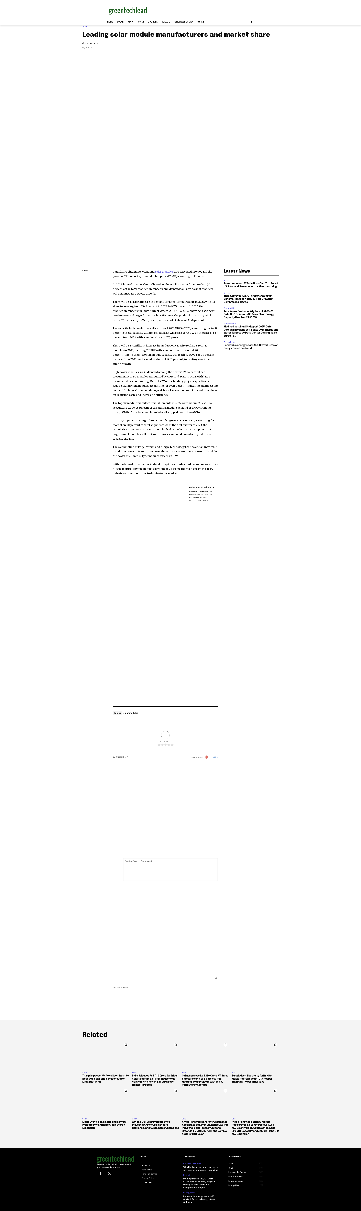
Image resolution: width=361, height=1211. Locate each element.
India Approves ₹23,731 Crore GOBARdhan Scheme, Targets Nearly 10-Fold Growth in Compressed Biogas (248, 299)
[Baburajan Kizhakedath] (151, 590)
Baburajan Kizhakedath (201, 487)
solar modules (164, 271)
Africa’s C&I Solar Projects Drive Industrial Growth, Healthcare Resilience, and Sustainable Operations (155, 1125)
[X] (85, 291)
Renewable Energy (192, 1163)
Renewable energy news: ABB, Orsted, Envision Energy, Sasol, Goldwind (199, 1199)
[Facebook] (85, 297)
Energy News (229, 342)
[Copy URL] (85, 277)
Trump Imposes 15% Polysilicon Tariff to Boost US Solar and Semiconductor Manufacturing (105, 1079)
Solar (84, 26)
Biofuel (227, 293)
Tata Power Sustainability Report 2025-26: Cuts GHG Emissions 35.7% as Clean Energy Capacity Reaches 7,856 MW (249, 314)
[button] (252, 22)
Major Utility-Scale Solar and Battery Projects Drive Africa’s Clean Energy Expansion (104, 1125)
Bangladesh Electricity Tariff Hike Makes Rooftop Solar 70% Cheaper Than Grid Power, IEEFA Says (252, 1079)
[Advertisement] (201, 10)
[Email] (85, 304)
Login (215, 757)
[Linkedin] (85, 284)
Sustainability (229, 308)
